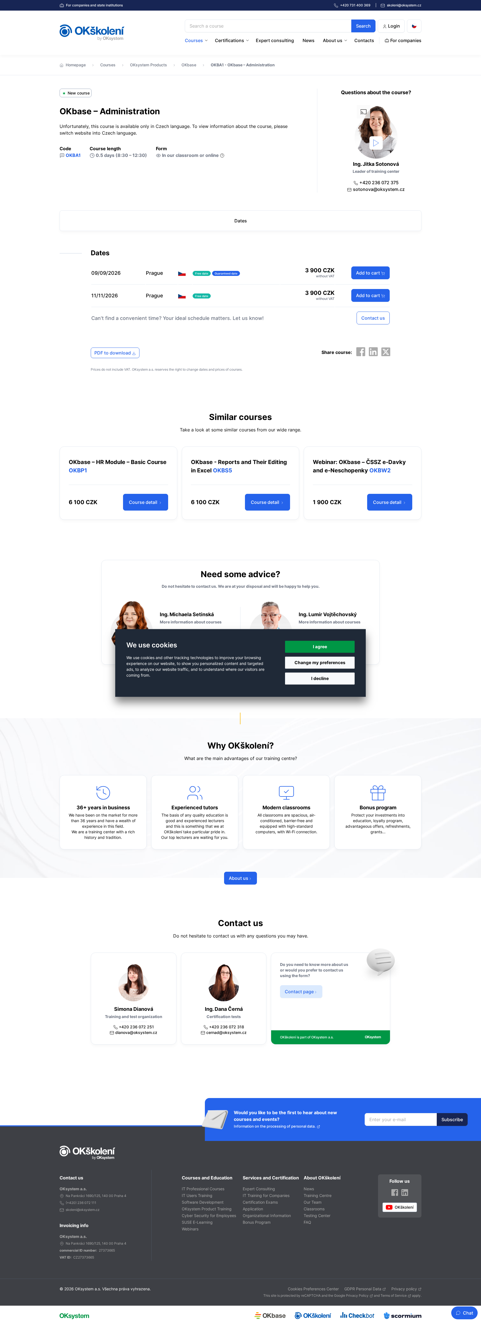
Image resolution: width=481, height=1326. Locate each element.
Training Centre (318, 1195)
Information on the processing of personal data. (275, 1126)
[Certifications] (248, 40)
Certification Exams (260, 1202)
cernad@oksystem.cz (226, 1032)
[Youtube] (399, 1207)
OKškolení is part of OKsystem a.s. (306, 1037)
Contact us (373, 318)
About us (332, 40)
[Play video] (376, 143)
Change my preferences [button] (320, 662)
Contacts (364, 40)
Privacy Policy (357, 1295)
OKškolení (92, 32)
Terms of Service (394, 1295)
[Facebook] (360, 351)
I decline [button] (320, 678)
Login (393, 26)
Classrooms (314, 1208)
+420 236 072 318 (226, 1026)
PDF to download (113, 353)
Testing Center (317, 1215)
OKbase (188, 64)
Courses (194, 40)
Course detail (143, 502)
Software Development (203, 1202)
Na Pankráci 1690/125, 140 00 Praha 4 (96, 1196)
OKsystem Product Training (207, 1208)
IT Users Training (197, 1195)
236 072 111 (86, 1203)
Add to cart (368, 273)
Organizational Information (267, 1215)
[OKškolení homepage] (87, 1152)
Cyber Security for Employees (209, 1215)
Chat (468, 1313)
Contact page (299, 991)
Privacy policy (404, 1288)
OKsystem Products (148, 64)
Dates (240, 221)
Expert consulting (275, 40)
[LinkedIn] (373, 351)
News (309, 40)
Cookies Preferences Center (313, 1288)
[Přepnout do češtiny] (414, 26)
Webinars (190, 1229)
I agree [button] (320, 646)
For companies (94, 5)
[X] (385, 351)
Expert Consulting (259, 1188)
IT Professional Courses (203, 1188)
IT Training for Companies (266, 1195)
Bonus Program (257, 1222)
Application (253, 1208)
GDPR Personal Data (362, 1288)
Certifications (229, 40)
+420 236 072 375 (379, 182)
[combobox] (280, 26)
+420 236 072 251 (136, 1026)
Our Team (313, 1202)
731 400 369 (355, 5)
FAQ (307, 1222)
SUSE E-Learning (197, 1222)
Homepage (76, 64)
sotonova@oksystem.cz (379, 189)
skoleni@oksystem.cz (403, 5)
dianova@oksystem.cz (136, 1032)
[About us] (346, 40)
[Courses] (207, 40)
